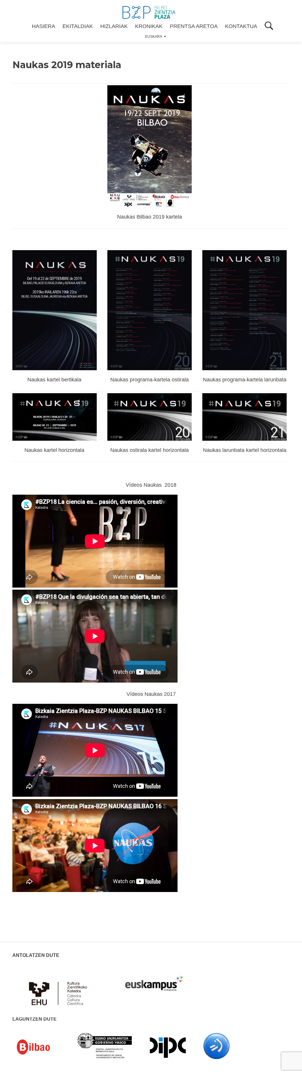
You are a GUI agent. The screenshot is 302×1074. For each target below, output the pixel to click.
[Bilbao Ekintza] (41, 1047)
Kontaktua (241, 26)
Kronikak (149, 26)
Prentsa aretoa (194, 26)
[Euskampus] (153, 980)
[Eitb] (216, 1046)
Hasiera (43, 26)
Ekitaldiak (78, 26)
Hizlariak (114, 26)
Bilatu (269, 26)
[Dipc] (167, 1047)
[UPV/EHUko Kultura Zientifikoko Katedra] (59, 990)
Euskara (153, 37)
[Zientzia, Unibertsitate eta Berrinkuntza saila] (104, 1045)
